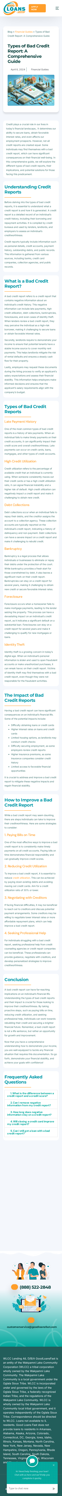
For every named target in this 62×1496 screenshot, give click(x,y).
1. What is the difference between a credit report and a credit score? (30, 1095)
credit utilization (21, 877)
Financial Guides (24, 31)
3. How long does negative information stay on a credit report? (29, 1113)
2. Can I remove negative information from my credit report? (29, 1104)
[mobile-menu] (54, 8)
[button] (31, 1094)
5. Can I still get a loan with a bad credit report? (28, 1132)
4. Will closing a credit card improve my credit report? (30, 1123)
